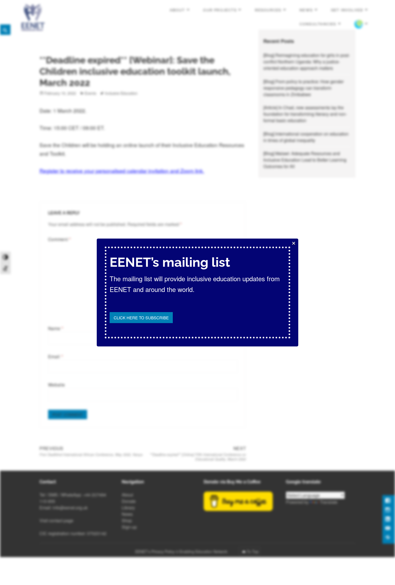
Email (55, 356)
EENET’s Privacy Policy (155, 551)
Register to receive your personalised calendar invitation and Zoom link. (122, 170)
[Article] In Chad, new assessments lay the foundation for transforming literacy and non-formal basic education (305, 113)
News (306, 10)
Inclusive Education (121, 93)
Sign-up (129, 527)
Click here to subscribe (141, 317)
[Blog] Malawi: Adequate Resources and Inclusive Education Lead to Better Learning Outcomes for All (304, 159)
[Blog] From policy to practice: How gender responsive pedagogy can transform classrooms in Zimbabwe (303, 87)
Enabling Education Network (203, 551)
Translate (328, 502)
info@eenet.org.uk (70, 507)
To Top (252, 551)
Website (56, 385)
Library (128, 507)
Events (90, 93)
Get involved (347, 10)
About (177, 10)
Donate (129, 501)
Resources (268, 10)
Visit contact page (56, 520)
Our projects (220, 10)
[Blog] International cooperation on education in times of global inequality (306, 137)
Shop (127, 520)
